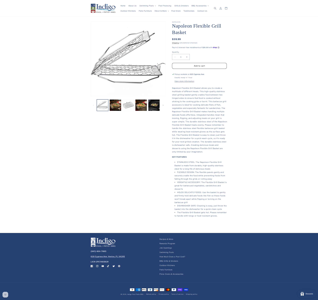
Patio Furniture (165, 270)
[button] (147, 5)
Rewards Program (167, 243)
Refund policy (151, 294)
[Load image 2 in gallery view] (115, 105)
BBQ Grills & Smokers (168, 261)
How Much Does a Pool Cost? (172, 257)
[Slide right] (163, 105)
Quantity (175, 52)
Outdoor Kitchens (167, 265)
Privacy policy (164, 294)
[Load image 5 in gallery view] (154, 105)
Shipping (175, 43)
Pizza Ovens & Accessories (171, 274)
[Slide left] (93, 105)
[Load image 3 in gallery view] (128, 105)
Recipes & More (166, 239)
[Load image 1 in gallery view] (102, 105)
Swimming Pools (166, 252)
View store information (184, 81)
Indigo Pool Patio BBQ (135, 294)
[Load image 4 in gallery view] (141, 105)
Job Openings (165, 248)
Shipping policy (191, 294)
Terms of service (177, 294)
